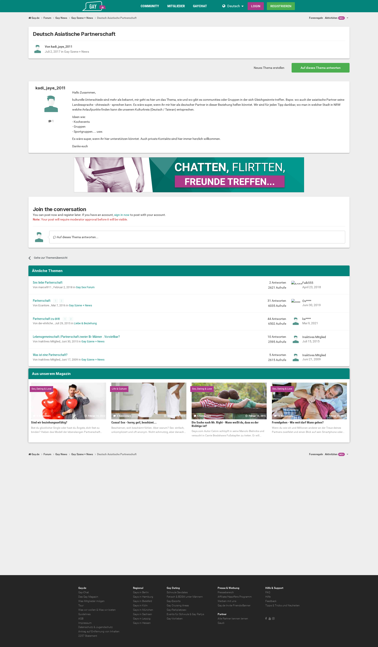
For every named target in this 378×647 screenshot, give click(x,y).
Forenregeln (316, 17)
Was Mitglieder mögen (91, 601)
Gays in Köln (140, 605)
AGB (80, 618)
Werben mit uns (227, 601)
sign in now (122, 215)
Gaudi (221, 622)
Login (255, 6)
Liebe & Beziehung (85, 323)
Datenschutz (85, 627)
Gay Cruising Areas (178, 605)
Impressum (85, 622)
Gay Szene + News (76, 51)
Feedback (270, 601)
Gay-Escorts (173, 601)
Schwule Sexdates (177, 592)
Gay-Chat (83, 592)
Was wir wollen (87, 609)
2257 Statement (87, 635)
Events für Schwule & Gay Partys (185, 614)
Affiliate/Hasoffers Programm (235, 596)
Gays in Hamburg (143, 596)
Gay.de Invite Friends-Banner (234, 605)
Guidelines (84, 614)
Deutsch (233, 6)
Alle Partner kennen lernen (233, 618)
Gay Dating (173, 588)
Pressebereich (226, 592)
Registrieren (280, 6)
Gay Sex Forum (85, 287)
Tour (81, 605)
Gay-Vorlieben (175, 618)
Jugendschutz (104, 627)
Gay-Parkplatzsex (176, 609)
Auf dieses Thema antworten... (77, 237)
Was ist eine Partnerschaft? (50, 355)
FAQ (267, 592)
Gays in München (143, 609)
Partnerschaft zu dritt (46, 319)
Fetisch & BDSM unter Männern (185, 596)
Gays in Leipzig (141, 618)
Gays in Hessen (142, 622)
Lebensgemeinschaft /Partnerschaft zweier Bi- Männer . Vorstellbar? (76, 337)
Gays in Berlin (141, 592)
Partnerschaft (42, 301)
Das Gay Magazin (88, 596)
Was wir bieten (107, 609)
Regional (138, 588)
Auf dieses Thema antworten (321, 67)
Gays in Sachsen (142, 614)
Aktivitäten (334, 17)
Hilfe (268, 596)
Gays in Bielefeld (142, 601)
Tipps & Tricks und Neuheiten (282, 605)
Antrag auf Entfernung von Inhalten (98, 631)
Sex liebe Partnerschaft (47, 282)
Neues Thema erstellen (269, 67)
